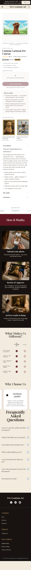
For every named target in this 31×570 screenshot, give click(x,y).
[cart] (28, 7)
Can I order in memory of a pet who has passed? (14, 470)
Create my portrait (15, 84)
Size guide (6, 193)
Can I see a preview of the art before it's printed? (14, 429)
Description (7, 146)
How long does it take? (9, 479)
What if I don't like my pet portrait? (13, 437)
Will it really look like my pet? (12, 452)
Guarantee (6, 197)
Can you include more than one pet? (12, 460)
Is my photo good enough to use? (13, 445)
